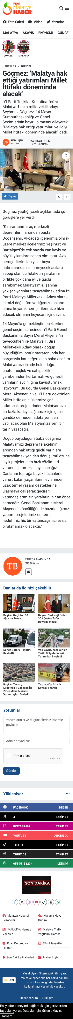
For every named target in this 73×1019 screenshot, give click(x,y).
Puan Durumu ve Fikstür (15, 945)
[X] (22, 902)
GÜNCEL (64, 33)
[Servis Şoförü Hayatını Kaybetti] (19, 638)
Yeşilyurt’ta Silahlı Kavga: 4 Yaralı (49, 686)
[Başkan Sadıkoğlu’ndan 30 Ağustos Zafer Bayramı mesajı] (54, 603)
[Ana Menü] (67, 8)
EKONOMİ (45, 33)
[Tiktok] (43, 902)
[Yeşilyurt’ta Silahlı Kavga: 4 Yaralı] (54, 672)
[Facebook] (15, 902)
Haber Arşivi (51, 957)
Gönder (11, 771)
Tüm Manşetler (52, 943)
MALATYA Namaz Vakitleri (17, 932)
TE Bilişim (32, 563)
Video (37, 22)
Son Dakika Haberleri (20, 957)
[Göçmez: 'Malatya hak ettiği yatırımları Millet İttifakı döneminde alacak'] (36, 170)
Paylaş (12, 196)
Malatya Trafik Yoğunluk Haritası (49, 932)
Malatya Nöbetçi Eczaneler (16, 918)
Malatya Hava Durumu (49, 918)
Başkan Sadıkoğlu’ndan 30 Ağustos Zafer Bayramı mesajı (52, 618)
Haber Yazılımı (29, 998)
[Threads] (51, 902)
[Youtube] (36, 902)
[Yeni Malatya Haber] (17, 8)
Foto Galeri (15, 22)
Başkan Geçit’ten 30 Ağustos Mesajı (15, 617)
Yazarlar (57, 22)
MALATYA (10, 33)
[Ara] (61, 8)
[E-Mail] (28, 572)
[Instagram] (29, 902)
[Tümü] (68, 794)
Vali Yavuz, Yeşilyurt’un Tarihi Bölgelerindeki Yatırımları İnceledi (52, 653)
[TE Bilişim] (12, 566)
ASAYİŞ (28, 33)
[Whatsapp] (58, 902)
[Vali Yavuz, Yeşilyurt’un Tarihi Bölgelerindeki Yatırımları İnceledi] (54, 638)
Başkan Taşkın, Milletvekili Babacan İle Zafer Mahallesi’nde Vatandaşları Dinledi (17, 689)
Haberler (9, 66)
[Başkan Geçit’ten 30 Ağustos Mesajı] (19, 603)
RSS (11, 980)
